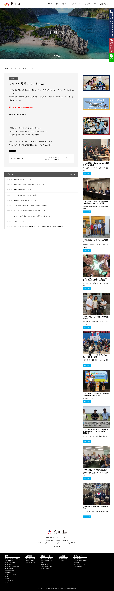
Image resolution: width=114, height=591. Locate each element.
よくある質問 (9, 580)
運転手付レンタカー (46, 564)
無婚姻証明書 (9, 568)
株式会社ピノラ (63, 558)
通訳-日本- (65, 4)
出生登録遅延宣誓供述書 (12, 566)
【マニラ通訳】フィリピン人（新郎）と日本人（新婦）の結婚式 (95, 279)
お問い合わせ (104, 4)
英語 (6, 582)
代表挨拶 (61, 561)
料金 (6, 576)
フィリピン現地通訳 (46, 558)
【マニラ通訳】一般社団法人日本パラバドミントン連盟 (95, 356)
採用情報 (76, 562)
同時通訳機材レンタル (47, 561)
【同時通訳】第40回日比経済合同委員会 (95, 507)
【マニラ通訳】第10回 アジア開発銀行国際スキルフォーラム (96, 394)
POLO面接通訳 (30, 561)
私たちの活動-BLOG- (47, 566)
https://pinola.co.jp (25, 107)
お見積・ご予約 (30, 562)
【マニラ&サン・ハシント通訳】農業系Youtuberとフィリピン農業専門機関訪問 (95, 431)
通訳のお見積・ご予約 (80, 561)
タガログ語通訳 (30, 558)
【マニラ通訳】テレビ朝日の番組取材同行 (95, 317)
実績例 (7, 578)
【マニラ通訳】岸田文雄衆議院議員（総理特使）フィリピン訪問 (95, 202)
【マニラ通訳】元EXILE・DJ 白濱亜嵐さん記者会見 (96, 164)
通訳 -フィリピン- (76, 4)
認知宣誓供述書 (9, 570)
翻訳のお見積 (78, 558)
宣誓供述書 (8, 572)
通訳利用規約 (78, 566)
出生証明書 (8, 564)
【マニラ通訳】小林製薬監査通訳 (95, 470)
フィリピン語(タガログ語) (12, 558)
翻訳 (57, 4)
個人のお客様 (9, 561)
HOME (50, 4)
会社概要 (87, 4)
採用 (95, 4)
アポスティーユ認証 (11, 574)
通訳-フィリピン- (46, 556)
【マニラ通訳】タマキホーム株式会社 (95, 241)
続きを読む (87, 173)
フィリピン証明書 (10, 562)
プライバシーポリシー (80, 564)
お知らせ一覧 (71, 174)
